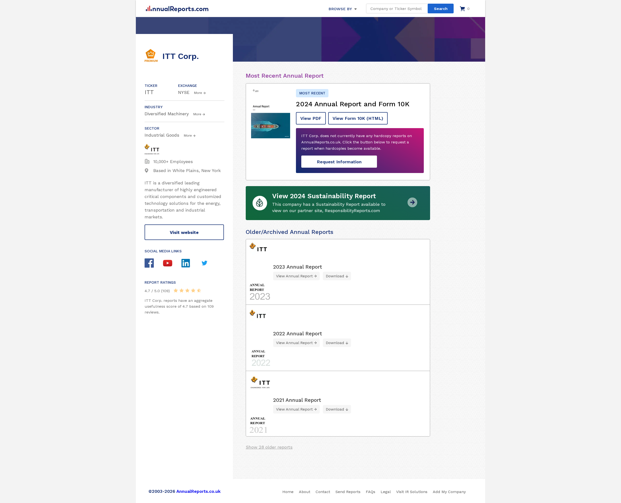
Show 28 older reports (269, 447)
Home (288, 491)
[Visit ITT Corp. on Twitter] (209, 263)
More (198, 93)
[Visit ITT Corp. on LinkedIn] (190, 264)
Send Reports (347, 491)
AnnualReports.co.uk (198, 491)
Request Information (339, 161)
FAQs (370, 491)
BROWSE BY (340, 9)
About (304, 491)
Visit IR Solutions (411, 491)
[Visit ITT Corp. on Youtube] (172, 264)
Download (335, 276)
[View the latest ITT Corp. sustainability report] (412, 205)
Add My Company (449, 491)
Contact (323, 491)
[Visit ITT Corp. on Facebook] (154, 263)
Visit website (184, 232)
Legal (386, 491)
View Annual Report (294, 276)
